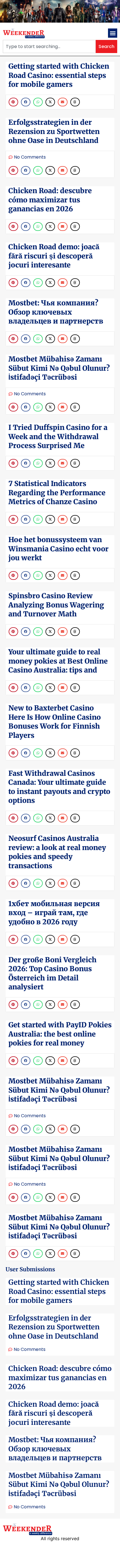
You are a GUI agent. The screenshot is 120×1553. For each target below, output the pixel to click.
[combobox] (49, 46)
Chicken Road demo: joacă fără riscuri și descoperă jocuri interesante (53, 1413)
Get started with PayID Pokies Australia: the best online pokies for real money (60, 1033)
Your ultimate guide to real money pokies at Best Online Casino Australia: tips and (58, 660)
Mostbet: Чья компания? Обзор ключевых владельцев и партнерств (55, 1448)
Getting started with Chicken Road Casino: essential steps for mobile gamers (58, 1291)
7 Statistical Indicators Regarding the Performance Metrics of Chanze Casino (56, 492)
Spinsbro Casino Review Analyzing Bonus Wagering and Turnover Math (56, 604)
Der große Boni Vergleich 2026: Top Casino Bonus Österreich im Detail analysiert (52, 973)
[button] (112, 33)
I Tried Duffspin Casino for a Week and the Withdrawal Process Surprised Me (57, 436)
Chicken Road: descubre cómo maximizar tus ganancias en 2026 (60, 1377)
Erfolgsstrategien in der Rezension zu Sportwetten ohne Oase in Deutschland (54, 1327)
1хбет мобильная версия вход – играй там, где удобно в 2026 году (54, 912)
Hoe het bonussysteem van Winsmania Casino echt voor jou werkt (58, 548)
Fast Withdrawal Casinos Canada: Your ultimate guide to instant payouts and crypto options (59, 787)
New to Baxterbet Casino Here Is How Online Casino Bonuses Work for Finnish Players (54, 721)
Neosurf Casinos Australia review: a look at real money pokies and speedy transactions (57, 852)
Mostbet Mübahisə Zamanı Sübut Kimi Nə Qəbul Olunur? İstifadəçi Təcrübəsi (58, 1484)
